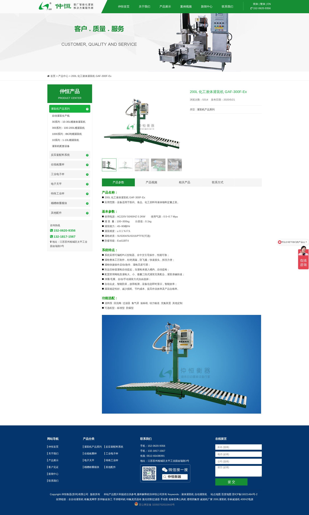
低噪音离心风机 (177, 499)
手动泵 (164, 499)
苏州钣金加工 (104, 499)
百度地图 (226, 494)
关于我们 (144, 6)
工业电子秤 (112, 453)
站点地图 (216, 494)
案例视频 (186, 6)
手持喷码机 (119, 499)
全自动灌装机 (76, 499)
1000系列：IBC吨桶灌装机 (67, 134)
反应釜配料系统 (114, 446)
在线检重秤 (90, 453)
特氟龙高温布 (133, 499)
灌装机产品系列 (206, 109)
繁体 (262, 4)
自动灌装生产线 (61, 115)
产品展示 (165, 6)
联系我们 (227, 6)
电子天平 (89, 460)
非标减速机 (233, 499)
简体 (255, 4)
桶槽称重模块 (91, 467)
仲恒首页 (123, 6)
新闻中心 (206, 6)
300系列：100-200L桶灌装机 (68, 127)
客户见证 (53, 467)
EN (269, 4)
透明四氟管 (193, 499)
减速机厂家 (206, 499)
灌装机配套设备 (61, 146)
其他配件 (111, 467)
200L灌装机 (220, 499)
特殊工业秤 (112, 460)
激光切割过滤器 (151, 499)
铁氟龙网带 (90, 499)
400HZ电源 (247, 499)
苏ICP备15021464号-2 (245, 494)
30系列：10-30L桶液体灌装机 (68, 121)
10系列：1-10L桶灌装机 (65, 140)
